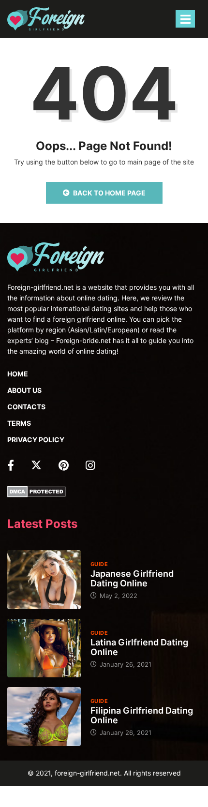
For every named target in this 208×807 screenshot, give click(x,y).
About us (24, 390)
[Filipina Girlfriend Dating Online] (44, 716)
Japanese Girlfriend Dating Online (132, 578)
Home (17, 374)
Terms (19, 423)
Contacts (26, 407)
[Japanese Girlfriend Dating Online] (44, 579)
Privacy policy (35, 439)
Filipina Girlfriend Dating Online (141, 715)
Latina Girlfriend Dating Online (139, 647)
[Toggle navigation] (185, 19)
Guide (99, 564)
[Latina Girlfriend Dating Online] (44, 648)
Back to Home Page (109, 193)
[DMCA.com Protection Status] (36, 491)
